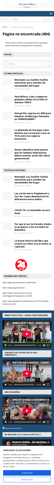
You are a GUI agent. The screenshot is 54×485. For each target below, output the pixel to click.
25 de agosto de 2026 (23, 89)
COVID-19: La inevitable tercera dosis (32, 212)
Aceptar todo (27, 473)
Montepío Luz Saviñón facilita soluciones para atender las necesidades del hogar (31, 82)
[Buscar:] (27, 19)
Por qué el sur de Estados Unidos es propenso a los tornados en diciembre (32, 227)
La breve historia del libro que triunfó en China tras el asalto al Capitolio (32, 243)
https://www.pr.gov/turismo (14, 288)
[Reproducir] (6, 345)
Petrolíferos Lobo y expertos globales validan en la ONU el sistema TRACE (30, 99)
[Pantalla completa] (48, 345)
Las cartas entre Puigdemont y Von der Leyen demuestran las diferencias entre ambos (31, 196)
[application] (27, 334)
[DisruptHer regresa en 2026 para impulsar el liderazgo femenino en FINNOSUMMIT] (8, 115)
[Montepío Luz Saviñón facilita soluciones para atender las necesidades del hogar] (8, 82)
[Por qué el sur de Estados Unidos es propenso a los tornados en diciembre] (8, 226)
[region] (27, 465)
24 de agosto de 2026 (23, 122)
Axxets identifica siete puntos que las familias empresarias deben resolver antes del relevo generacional (32, 154)
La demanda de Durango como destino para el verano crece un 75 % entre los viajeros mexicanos (32, 134)
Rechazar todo (27, 479)
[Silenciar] (44, 345)
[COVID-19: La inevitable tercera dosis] (8, 212)
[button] (50, 14)
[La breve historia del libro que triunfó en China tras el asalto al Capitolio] (8, 243)
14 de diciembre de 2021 (24, 202)
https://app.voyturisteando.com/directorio (19, 282)
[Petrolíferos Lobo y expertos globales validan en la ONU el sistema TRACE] (8, 99)
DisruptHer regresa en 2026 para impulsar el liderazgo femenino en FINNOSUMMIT (32, 116)
